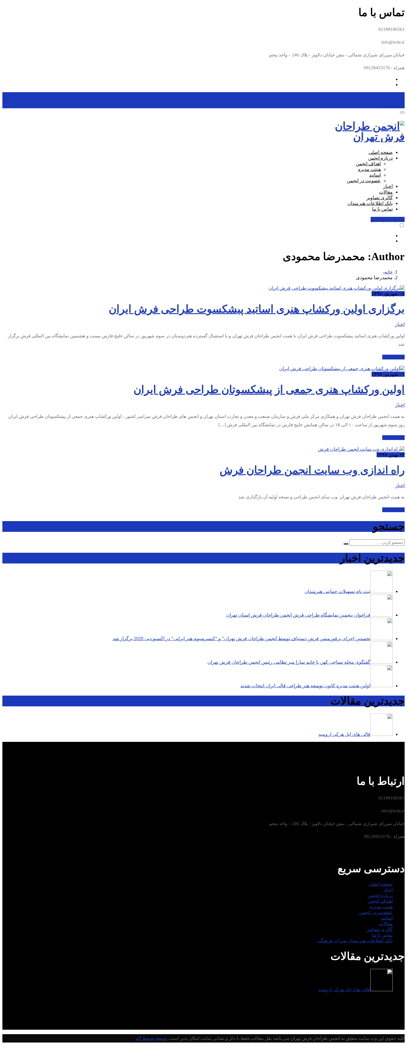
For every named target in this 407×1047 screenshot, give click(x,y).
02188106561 (391, 100)
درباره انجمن (380, 157)
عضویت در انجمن (364, 180)
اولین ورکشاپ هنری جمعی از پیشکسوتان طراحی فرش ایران (269, 390)
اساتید (375, 174)
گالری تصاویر (379, 197)
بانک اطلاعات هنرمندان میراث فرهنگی (355, 940)
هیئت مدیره (369, 169)
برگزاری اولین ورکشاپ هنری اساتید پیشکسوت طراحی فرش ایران (257, 309)
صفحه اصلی (381, 152)
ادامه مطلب (393, 357)
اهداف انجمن (368, 163)
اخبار (388, 186)
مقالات (386, 191)
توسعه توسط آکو (151, 1038)
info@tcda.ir (393, 105)
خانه (388, 271)
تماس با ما (382, 208)
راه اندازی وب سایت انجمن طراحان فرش (312, 470)
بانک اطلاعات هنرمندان (370, 203)
